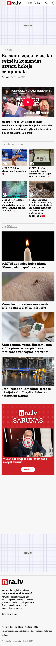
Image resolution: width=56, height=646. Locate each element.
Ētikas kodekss (37, 631)
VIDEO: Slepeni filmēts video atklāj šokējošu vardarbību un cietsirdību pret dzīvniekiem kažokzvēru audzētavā (40, 207)
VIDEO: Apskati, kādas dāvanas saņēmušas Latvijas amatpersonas (40, 172)
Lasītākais (9, 226)
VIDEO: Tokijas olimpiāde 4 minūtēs (14, 169)
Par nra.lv (5, 627)
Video (9, 49)
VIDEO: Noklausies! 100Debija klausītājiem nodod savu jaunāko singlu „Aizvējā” (14, 205)
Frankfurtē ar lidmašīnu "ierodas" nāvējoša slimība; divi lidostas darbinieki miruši (27, 392)
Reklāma (13, 627)
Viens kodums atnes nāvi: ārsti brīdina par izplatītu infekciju (25, 305)
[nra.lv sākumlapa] (14, 3)
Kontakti (5, 635)
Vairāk (29, 469)
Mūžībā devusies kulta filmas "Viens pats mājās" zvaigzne (24, 265)
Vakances (48, 631)
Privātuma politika (31, 627)
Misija (20, 627)
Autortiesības (24, 631)
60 (43, 216)
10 (48, 176)
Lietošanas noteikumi (10, 631)
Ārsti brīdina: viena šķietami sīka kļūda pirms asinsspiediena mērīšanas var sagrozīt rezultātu (27, 348)
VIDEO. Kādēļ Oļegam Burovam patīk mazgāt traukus (25, 460)
